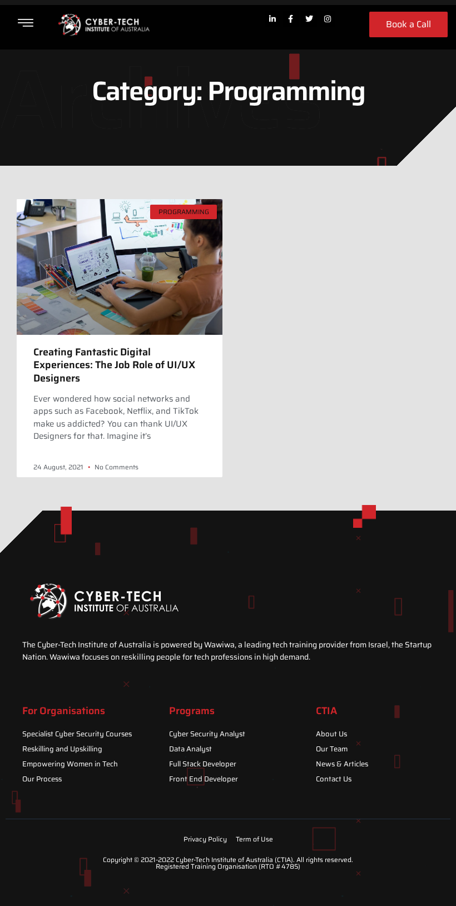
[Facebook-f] (291, 19)
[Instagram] (327, 19)
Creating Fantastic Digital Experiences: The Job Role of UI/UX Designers (114, 365)
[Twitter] (309, 19)
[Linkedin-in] (272, 19)
